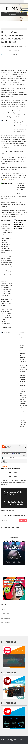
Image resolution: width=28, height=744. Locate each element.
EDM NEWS (6, 480)
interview (4, 484)
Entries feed (5, 613)
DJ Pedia (14, 8)
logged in (11, 515)
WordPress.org (6, 622)
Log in (3, 609)
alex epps (23, 480)
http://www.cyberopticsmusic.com (11, 468)
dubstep (22, 482)
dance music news (14, 482)
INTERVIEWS (14, 480)
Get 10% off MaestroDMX (14, 541)
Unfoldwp (13, 741)
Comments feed (6, 618)
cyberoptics (4, 482)
